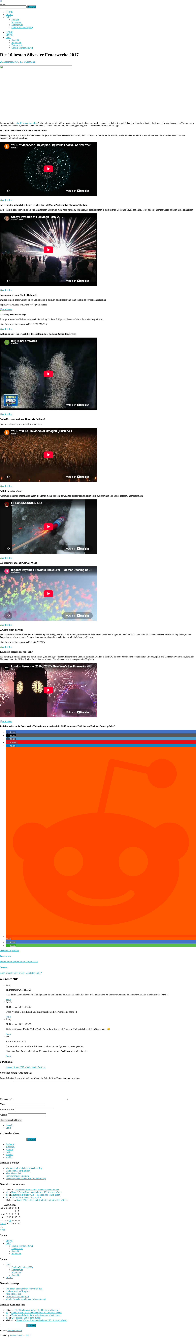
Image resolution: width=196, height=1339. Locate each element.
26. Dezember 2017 (9, 62)
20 (10, 1220)
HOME (9, 12)
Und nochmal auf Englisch (18, 1171)
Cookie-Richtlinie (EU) (22, 27)
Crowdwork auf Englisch (17, 1176)
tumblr (9, 1157)
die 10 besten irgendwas (27, 123)
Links (8, 1128)
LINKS (9, 14)
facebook (10, 1144)
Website (3, 1115)
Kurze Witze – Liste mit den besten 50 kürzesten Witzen (36, 1192)
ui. (21, 62)
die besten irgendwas (9, 950)
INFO (8, 17)
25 (4, 1223)
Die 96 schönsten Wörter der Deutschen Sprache (37, 1189)
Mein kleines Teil (13, 1173)
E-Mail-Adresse (7, 1109)
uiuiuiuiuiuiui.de (14, 1330)
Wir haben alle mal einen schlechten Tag (24, 1168)
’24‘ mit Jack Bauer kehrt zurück (26, 1197)
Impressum (16, 22)
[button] (11, 732)
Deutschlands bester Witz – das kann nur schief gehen (35, 1195)
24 (1, 1223)
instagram (10, 1147)
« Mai (2, 1229)
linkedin (9, 1154)
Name (2, 1104)
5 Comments (29, 62)
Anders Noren (16, 1335)
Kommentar (6, 1099)
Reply (8, 999)
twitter (8, 1152)
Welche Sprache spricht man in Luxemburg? (26, 1178)
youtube (9, 1149)
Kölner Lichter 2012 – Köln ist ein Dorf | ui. (26, 1067)
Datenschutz (17, 25)
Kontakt (15, 19)
